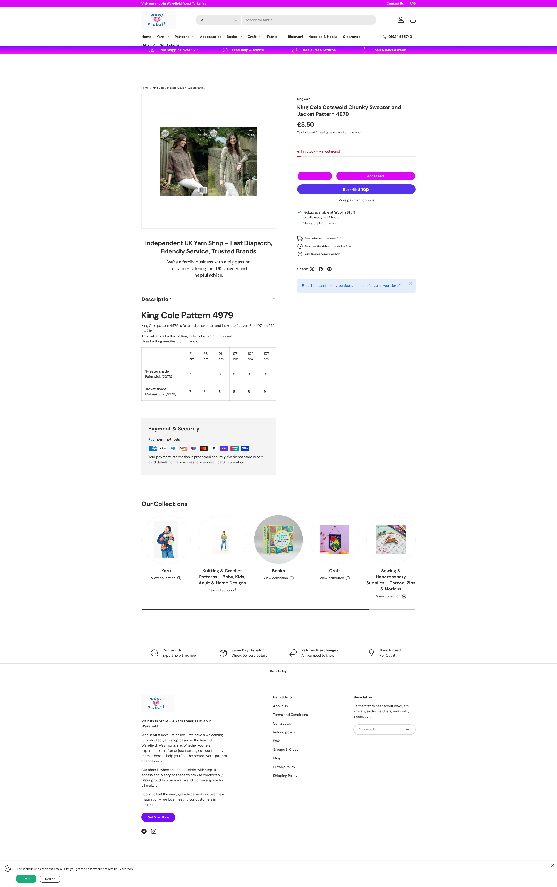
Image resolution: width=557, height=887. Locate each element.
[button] (413, 20)
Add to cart (375, 176)
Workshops (170, 45)
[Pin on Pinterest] (329, 269)
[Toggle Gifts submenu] (153, 45)
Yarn (160, 36)
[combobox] (286, 20)
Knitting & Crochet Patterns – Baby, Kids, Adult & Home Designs (222, 577)
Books (232, 36)
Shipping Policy (285, 775)
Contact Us (395, 3)
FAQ (413, 3)
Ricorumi (295, 36)
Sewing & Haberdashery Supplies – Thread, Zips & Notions (391, 580)
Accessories (210, 36)
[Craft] (334, 539)
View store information (319, 223)
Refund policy (284, 732)
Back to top (278, 671)
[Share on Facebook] (320, 269)
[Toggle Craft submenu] (260, 36)
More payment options (356, 200)
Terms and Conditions (290, 714)
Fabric (272, 36)
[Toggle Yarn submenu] (167, 36)
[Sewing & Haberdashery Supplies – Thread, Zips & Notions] (391, 539)
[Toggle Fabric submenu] (281, 36)
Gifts (145, 45)
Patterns (182, 36)
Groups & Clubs (285, 749)
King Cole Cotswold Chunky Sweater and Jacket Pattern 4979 (179, 87)
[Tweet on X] (312, 269)
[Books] (278, 539)
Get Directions (158, 817)
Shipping (322, 132)
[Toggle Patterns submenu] (193, 36)
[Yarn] (166, 539)
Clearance (352, 36)
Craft (252, 36)
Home (146, 36)
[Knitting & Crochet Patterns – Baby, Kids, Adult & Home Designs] (222, 539)
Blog (276, 758)
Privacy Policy (284, 767)
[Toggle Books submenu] (240, 36)
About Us (280, 706)
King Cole (303, 99)
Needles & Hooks (323, 36)
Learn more (126, 869)
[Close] (552, 865)
